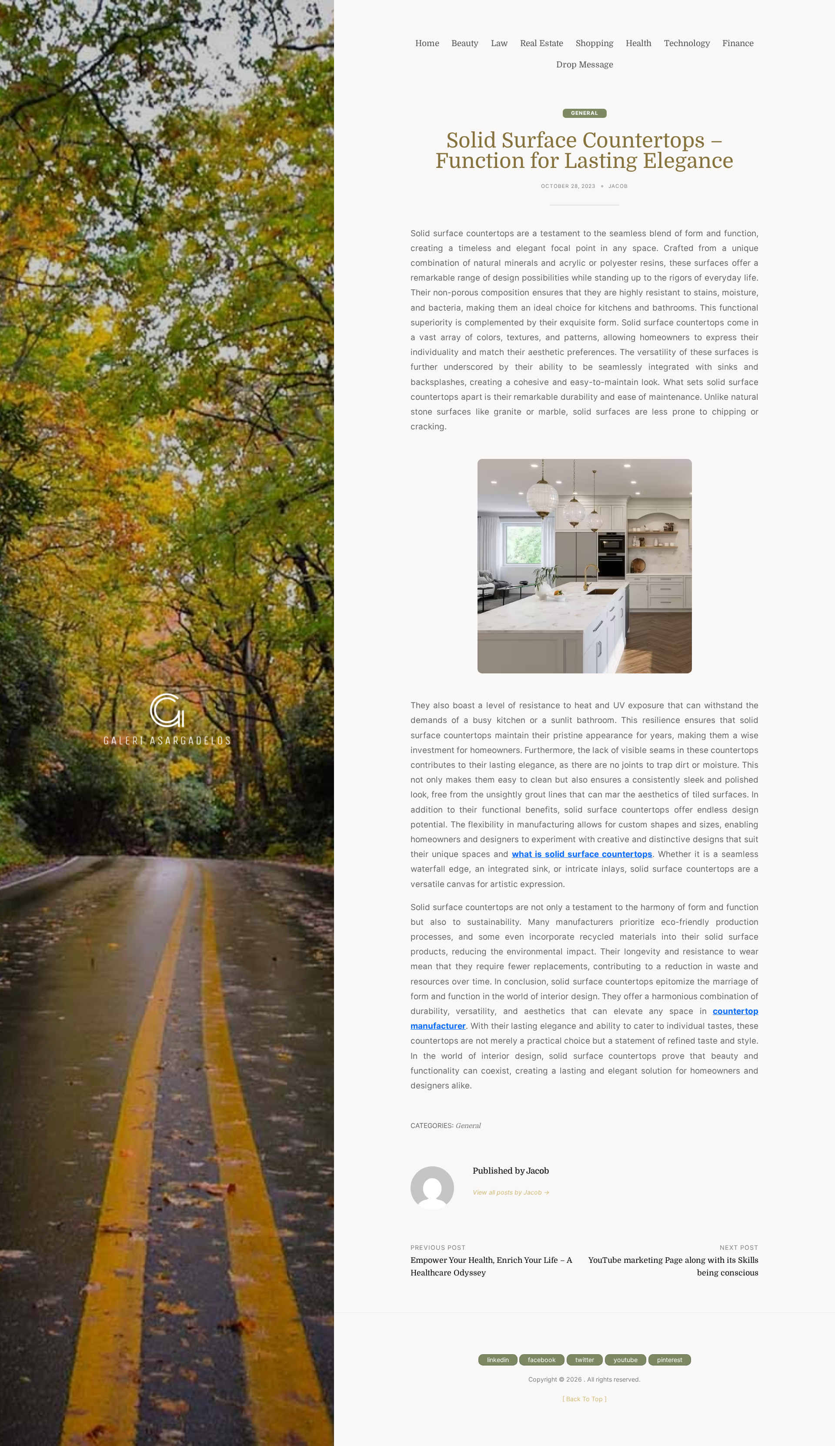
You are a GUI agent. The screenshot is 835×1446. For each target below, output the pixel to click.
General (584, 113)
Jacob (618, 186)
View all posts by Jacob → (511, 1192)
